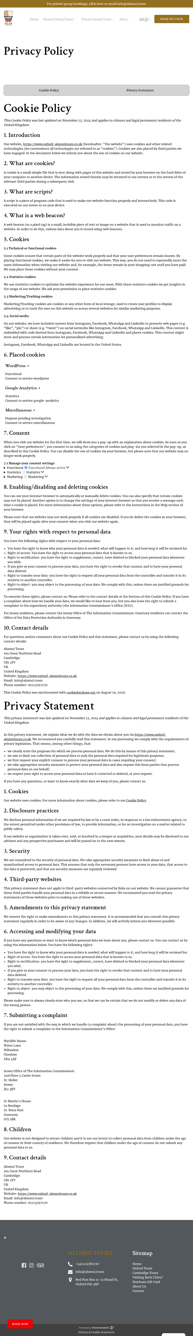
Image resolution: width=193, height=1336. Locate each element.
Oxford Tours (142, 1268)
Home (33, 19)
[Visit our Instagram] (31, 1265)
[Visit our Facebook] (24, 1265)
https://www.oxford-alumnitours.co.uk (52, 144)
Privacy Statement (140, 90)
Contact (138, 1291)
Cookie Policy (49, 90)
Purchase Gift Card (146, 1282)
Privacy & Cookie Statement (96, 1332)
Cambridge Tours (145, 1273)
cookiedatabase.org (81, 692)
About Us (139, 1286)
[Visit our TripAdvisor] (40, 1265)
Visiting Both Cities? (147, 1277)
